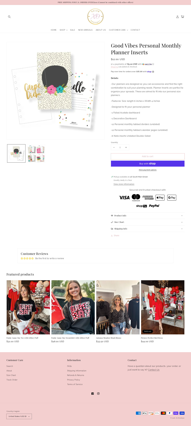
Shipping (114, 67)
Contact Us (154, 370)
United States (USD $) (17, 416)
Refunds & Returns (75, 375)
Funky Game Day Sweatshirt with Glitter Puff (70, 338)
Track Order (12, 380)
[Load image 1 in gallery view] (16, 153)
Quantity (114, 142)
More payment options (148, 170)
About (9, 371)
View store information (124, 184)
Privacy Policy (73, 380)
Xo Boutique (180, 418)
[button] (9, 17)
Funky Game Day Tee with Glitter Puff (22, 338)
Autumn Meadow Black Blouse (108, 338)
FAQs (69, 366)
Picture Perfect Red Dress (152, 338)
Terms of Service (75, 384)
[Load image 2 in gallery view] (36, 153)
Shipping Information (76, 371)
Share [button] (116, 235)
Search (9, 366)
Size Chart (11, 375)
